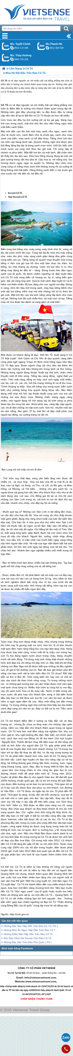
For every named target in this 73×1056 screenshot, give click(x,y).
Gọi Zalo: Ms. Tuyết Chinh (6, 46)
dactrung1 (12, 59)
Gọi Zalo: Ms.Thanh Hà (41, 46)
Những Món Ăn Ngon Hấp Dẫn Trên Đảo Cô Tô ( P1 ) (31, 930)
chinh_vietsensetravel (12, 48)
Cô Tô (4, 105)
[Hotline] (65, 1049)
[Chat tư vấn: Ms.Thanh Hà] (47, 48)
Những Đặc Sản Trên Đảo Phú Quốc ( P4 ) (28, 942)
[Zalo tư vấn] (65, 1037)
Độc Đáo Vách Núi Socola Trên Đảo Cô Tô (27, 938)
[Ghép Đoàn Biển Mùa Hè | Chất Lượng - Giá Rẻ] (3, 68)
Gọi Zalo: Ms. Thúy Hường (6, 58)
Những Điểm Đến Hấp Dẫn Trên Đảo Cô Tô (28, 934)
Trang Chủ (36, 11)
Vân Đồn (9, 791)
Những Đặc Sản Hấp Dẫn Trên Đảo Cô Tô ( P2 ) (31, 926)
